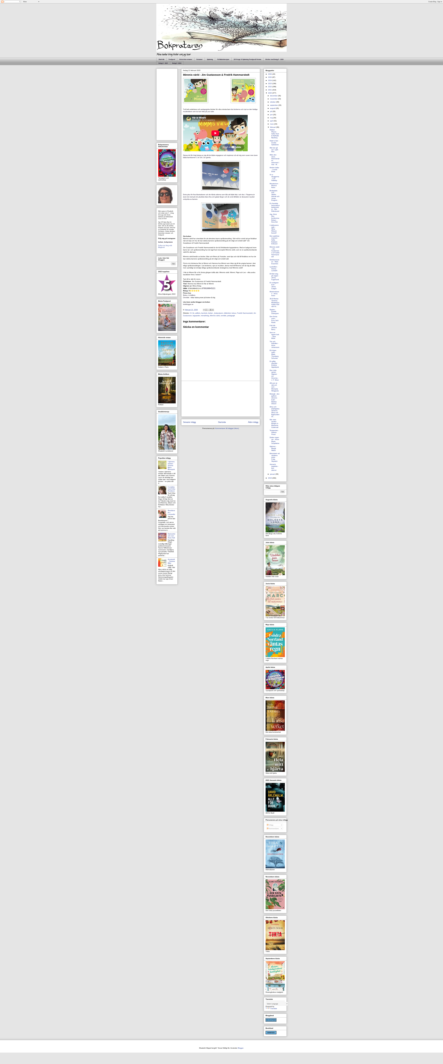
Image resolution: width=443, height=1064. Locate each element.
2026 (270, 74)
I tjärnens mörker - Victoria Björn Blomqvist (171, 465)
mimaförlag (205, 316)
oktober (273, 102)
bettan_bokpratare (165, 242)
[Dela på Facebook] (211, 310)
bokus (234, 313)
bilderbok (227, 313)
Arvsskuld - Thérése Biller (171, 561)
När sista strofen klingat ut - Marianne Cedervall (274, 423)
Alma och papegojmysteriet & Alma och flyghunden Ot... (274, 411)
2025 (270, 77)
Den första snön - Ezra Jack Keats (274, 319)
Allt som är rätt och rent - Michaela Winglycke (274, 387)
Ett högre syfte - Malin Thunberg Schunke (274, 354)
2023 (270, 83)
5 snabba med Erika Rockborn (171, 489)
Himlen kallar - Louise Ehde (274, 169)
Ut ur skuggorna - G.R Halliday (274, 177)
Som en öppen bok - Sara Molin (274, 335)
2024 (270, 80)
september (274, 105)
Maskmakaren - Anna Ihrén (274, 293)
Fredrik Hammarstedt (245, 313)
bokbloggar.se (188, 304)
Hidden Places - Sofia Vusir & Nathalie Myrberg (274, 133)
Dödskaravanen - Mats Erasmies (274, 262)
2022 (270, 87)
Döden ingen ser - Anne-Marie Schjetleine (274, 440)
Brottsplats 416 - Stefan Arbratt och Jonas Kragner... (274, 195)
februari (273, 127)
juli (271, 111)
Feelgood (172, 59)
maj (271, 118)
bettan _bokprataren (215, 313)
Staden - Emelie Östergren (274, 311)
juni (271, 115)
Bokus (185, 295)
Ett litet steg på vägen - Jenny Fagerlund (274, 276)
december (274, 96)
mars (272, 124)
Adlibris (192, 295)
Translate (273, 1008)
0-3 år (192, 313)
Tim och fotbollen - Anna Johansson (274, 344)
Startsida (161, 59)
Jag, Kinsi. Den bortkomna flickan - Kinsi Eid (274, 218)
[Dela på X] (208, 310)
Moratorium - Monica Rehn (274, 185)
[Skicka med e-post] (204, 310)
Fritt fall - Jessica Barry (273, 327)
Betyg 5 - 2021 (163, 63)
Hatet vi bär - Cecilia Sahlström (274, 143)
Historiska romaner (185, 59)
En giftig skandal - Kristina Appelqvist (274, 364)
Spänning (210, 59)
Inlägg (270, 825)
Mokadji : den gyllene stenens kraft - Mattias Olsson (274, 398)
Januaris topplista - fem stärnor (274, 467)
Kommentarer (273, 828)
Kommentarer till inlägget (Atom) (227, 428)
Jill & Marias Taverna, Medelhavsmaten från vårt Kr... (274, 302)
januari (272, 474)
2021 (270, 90)
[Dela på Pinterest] (213, 310)
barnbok (204, 313)
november (274, 99)
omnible (223, 316)
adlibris (197, 313)
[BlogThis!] (206, 310)
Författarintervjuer (223, 59)
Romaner (199, 59)
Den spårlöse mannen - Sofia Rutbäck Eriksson (274, 240)
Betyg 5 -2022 (176, 63)
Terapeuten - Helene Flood (274, 432)
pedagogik (231, 316)
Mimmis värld (215, 316)
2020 (270, 93)
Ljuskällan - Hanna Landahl (274, 269)
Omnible (186, 297)
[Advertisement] (220, 399)
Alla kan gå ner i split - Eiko (274, 150)
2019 (270, 478)
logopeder (196, 316)
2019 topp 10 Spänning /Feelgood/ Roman (247, 59)
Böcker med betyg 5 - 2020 (274, 59)
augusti (273, 108)
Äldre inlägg (253, 422)
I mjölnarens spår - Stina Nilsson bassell (274, 229)
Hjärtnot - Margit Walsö (273, 448)
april (272, 121)
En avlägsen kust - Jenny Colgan (274, 285)
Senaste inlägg (189, 422)
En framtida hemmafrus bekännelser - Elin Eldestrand (275, 207)
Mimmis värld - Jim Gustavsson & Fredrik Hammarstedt (274, 252)
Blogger (240, 1048)
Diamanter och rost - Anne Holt (171, 536)
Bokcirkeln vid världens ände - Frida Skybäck (275, 457)
